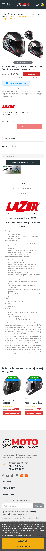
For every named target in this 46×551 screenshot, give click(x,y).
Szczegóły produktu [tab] (23, 188)
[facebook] (3, 475)
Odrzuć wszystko (23, 547)
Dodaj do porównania (10, 132)
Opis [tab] (23, 183)
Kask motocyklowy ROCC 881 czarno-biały (33, 402)
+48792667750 (15, 465)
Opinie (23, 193)
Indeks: (4, 112)
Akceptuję (23, 541)
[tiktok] (12, 475)
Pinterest (18, 146)
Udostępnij (12, 146)
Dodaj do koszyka (29, 127)
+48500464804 (15, 468)
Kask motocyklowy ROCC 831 (10, 402)
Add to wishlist (4, 132)
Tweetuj (15, 146)
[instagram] (17, 475)
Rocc (4, 398)
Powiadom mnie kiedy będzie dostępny (23, 162)
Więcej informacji (8, 536)
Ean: (3, 115)
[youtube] (7, 475)
